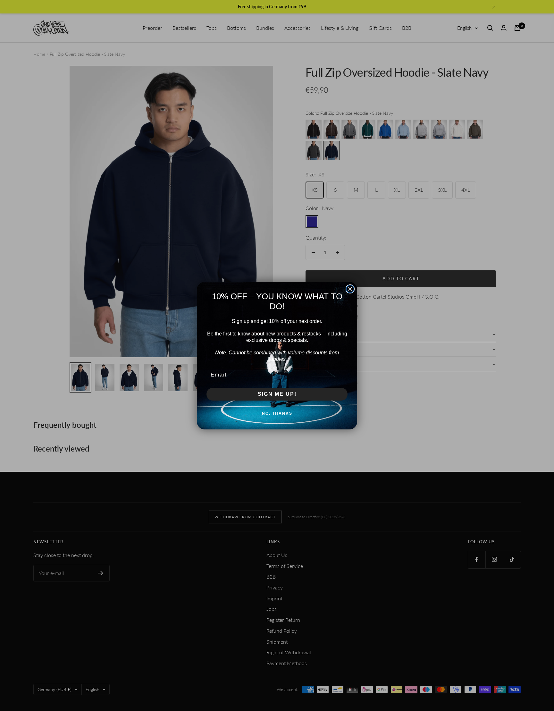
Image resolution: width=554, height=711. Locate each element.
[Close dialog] (350, 289)
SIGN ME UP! (277, 394)
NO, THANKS (277, 413)
